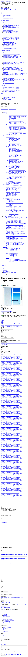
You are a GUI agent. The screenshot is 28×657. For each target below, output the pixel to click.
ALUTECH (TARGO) (14, 211)
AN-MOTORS (12, 209)
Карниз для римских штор (9, 91)
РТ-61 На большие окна (14, 143)
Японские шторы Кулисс (9, 97)
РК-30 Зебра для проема (14, 162)
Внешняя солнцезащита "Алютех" (11, 38)
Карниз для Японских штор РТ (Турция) (12, 88)
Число (2, 586)
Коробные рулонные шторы (9, 24)
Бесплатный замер (7, 627)
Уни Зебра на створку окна (15, 173)
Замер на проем (4, 522)
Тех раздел (5, 614)
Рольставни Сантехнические (10, 39)
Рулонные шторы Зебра (8, 26)
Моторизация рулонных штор (10, 32)
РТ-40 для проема (13, 140)
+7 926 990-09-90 (4, 9)
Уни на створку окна (13, 156)
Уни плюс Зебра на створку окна (16, 174)
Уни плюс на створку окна (15, 157)
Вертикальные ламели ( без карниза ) (17, 130)
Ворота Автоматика (5, 50)
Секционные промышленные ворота (11, 54)
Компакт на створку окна (14, 138)
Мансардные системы (8, 30)
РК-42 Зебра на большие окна (15, 163)
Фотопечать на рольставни (9, 48)
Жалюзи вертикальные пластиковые (17, 127)
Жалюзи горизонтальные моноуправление (14, 118)
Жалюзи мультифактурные (15, 129)
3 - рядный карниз (13, 249)
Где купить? (13, 597)
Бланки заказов (6, 616)
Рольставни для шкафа (8, 46)
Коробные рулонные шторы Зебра (11, 27)
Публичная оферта (7, 622)
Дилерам (5, 615)
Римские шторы (7, 99)
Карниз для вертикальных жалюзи (11, 87)
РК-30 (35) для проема (14, 144)
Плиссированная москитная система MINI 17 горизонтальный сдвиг (13, 80)
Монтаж (5, 629)
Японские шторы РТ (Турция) (10, 96)
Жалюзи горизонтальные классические (18, 115)
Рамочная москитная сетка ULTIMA (11, 69)
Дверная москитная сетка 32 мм (10, 67)
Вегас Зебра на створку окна (15, 177)
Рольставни (3, 34)
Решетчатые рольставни (8, 44)
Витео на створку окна (14, 154)
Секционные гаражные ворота (10, 52)
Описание (3, 343)
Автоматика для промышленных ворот (12, 56)
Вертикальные (6, 16)
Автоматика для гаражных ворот (11, 55)
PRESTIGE (11, 201)
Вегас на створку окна (14, 159)
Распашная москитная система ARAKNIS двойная (15, 73)
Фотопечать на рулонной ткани (10, 31)
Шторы (2, 93)
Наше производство (8, 637)
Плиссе (5, 98)
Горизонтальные (7, 15)
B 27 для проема (12, 148)
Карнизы (3, 85)
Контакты (5, 635)
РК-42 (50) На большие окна (15, 145)
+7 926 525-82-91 (12, 9)
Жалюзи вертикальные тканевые (16, 126)
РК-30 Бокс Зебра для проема (15, 168)
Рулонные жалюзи (5, 20)
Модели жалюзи (7, 617)
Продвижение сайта (5, 607)
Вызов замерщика (5, 8)
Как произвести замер (11, 343)
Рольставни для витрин (8, 45)
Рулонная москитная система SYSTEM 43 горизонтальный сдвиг (13, 77)
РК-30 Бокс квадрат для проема (16, 151)
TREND (10, 200)
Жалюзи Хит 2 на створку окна (16, 121)
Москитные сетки (5, 60)
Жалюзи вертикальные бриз (15, 132)
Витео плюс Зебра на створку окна (17, 176)
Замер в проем (3, 526)
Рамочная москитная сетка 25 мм (11, 63)
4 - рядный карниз (13, 250)
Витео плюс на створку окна (15, 155)
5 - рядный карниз (13, 251)
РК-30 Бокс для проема (14, 149)
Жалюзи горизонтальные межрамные (17, 123)
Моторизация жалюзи (8, 18)
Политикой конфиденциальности (13, 654)
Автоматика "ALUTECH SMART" (11, 37)
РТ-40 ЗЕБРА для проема (14, 165)
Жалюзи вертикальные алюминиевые (17, 128)
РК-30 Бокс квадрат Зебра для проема (17, 171)
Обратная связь (19, 597)
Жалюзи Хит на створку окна (15, 119)
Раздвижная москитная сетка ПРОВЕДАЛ (13, 68)
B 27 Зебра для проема (14, 167)
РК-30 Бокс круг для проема (15, 150)
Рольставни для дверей (8, 42)
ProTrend (11, 204)
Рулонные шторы (7, 22)
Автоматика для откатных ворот (10, 57)
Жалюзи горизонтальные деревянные (17, 116)
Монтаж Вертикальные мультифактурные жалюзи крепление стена (14, 554)
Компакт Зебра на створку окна (16, 161)
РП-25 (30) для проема (14, 139)
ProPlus (10, 205)
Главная (5, 268)
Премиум (11, 181)
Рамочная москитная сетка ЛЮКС (11, 66)
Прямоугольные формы (14, 259)
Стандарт (11, 179)
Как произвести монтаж (21, 343)
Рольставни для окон (8, 40)
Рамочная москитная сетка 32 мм (11, 64)
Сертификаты (6, 621)
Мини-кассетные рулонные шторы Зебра (12, 28)
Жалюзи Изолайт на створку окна (16, 122)
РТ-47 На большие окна (14, 141)
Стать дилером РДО (5, 597)
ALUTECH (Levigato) (14, 207)
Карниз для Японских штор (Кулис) (11, 90)
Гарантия (5, 631)
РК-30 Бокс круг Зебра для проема (17, 170)
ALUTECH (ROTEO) (14, 214)
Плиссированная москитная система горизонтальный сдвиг (11, 82)
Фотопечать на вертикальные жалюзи (17, 133)
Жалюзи (2, 13)
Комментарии (4, 344)
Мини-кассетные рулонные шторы (11, 25)
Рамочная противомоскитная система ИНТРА (14, 62)
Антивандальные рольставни (10, 43)
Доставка (5, 628)
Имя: (2, 581)
